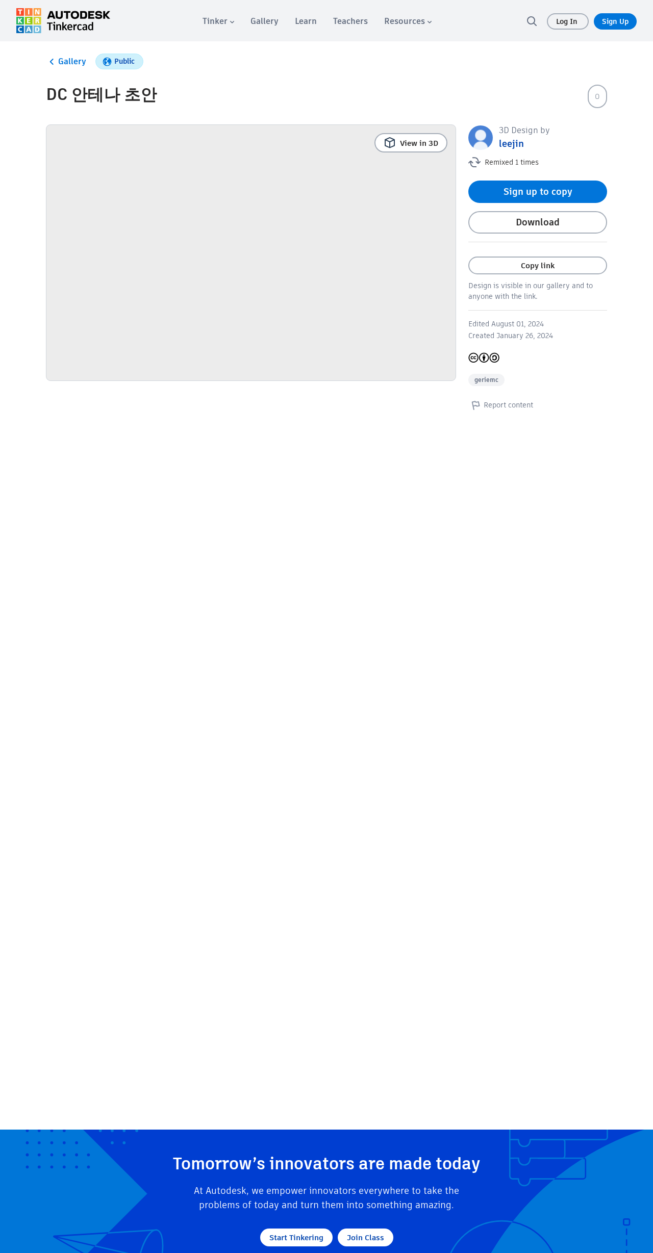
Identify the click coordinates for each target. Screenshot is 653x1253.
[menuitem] (218, 21)
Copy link (538, 265)
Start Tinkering (296, 1237)
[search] (531, 21)
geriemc (486, 379)
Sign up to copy (538, 191)
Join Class (365, 1237)
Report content (508, 405)
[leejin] (480, 137)
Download (538, 222)
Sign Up (615, 21)
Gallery (72, 61)
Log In (568, 21)
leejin (511, 143)
